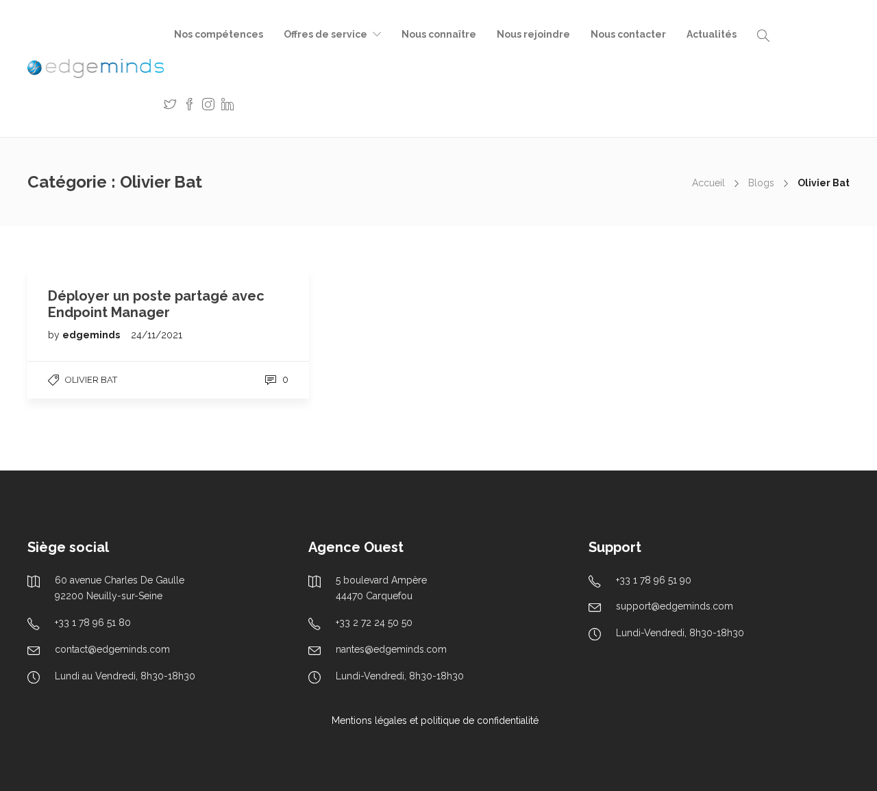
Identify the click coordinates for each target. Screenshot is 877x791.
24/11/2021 (156, 334)
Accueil (708, 182)
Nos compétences (218, 34)
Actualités (712, 34)
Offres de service (325, 34)
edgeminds (92, 334)
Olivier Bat (91, 380)
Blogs (761, 182)
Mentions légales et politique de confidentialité (435, 720)
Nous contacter (628, 34)
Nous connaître (439, 34)
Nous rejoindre (533, 34)
